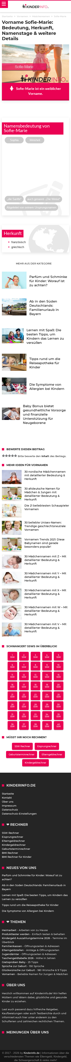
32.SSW (24, 715)
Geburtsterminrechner (21, 754)
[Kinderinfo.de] (35, 6)
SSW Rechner (22, 746)
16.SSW (12, 686)
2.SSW (24, 656)
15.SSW (58, 676)
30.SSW (58, 705)
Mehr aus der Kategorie (34, 263)
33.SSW (35, 715)
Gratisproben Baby (13, 962)
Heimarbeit (9, 930)
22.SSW (24, 695)
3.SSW (35, 656)
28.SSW (35, 705)
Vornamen (8, 974)
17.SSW (24, 686)
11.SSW (12, 676)
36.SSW (12, 725)
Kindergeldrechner (35, 762)
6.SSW (12, 666)
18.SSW (35, 686)
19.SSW (47, 686)
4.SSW (47, 656)
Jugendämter (10, 954)
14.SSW (47, 676)
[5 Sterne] (15, 455)
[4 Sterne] (12, 455)
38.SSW (35, 725)
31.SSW (12, 715)
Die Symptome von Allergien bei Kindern (28, 910)
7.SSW (24, 666)
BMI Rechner (10, 852)
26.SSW (12, 705)
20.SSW (58, 686)
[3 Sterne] (9, 455)
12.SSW (24, 676)
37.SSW (24, 725)
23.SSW (35, 695)
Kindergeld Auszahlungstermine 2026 (26, 938)
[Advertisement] (35, 170)
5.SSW (58, 656)
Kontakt (7, 797)
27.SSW (24, 705)
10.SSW (58, 666)
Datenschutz (10, 809)
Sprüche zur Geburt (14, 966)
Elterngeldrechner (52, 754)
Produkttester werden (16, 934)
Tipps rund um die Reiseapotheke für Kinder (30, 904)
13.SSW (35, 676)
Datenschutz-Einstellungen (19, 813)
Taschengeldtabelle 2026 (18, 958)
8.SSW (35, 666)
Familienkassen (12, 946)
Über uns (7, 801)
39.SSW (47, 725)
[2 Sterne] (6, 455)
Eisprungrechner (46, 746)
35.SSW (58, 715)
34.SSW (47, 715)
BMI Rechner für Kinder (16, 856)
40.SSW (58, 725)
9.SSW (47, 666)
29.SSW (47, 705)
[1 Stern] (3, 455)
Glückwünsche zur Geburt (18, 970)
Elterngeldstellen (13, 950)
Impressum (9, 805)
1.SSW (12, 656)
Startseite (8, 793)
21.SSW (12, 695)
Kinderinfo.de (32, 1052)
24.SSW (47, 695)
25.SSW (58, 695)
